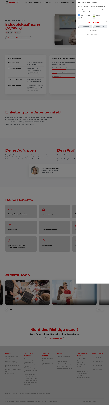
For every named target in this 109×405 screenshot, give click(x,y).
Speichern (100, 26)
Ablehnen (85, 26)
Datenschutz (96, 34)
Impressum (89, 34)
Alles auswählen (92, 23)
